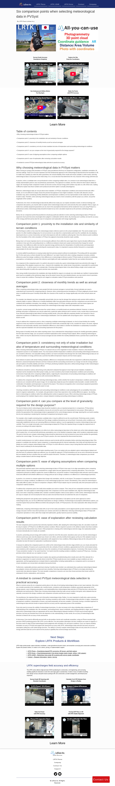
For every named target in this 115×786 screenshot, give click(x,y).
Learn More (57, 124)
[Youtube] (59, 774)
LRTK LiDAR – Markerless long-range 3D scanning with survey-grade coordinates (53, 655)
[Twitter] (55, 774)
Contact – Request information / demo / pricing (42, 657)
